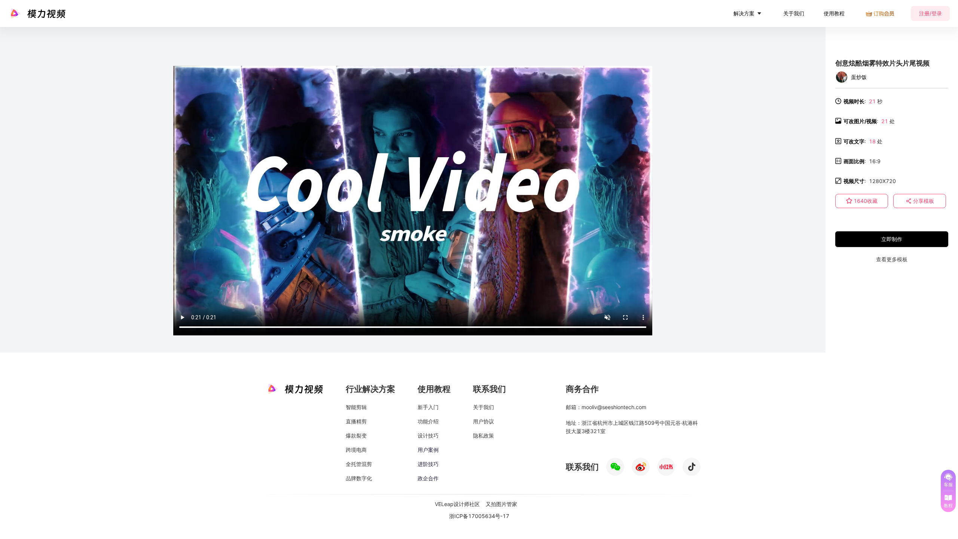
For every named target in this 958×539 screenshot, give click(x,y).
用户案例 (428, 450)
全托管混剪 (359, 464)
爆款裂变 (356, 435)
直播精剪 (356, 421)
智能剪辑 (356, 407)
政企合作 (428, 478)
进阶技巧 (428, 464)
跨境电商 (356, 450)
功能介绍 (428, 421)
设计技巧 (428, 435)
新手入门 (428, 407)
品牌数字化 (359, 478)
